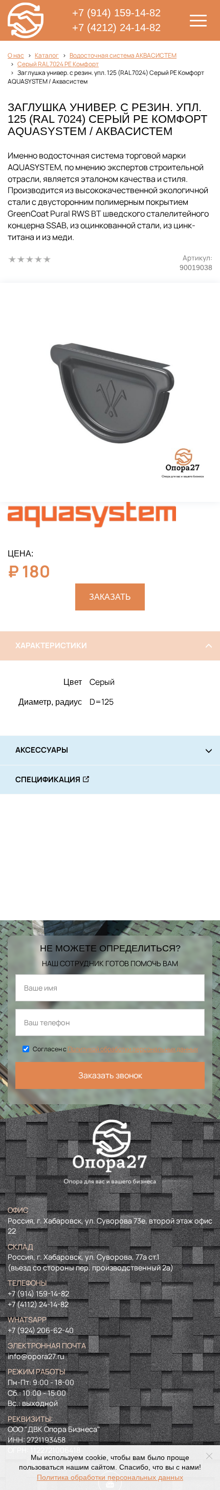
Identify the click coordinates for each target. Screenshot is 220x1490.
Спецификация (47, 779)
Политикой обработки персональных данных (133, 1049)
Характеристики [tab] (51, 645)
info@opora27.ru (36, 1356)
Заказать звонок (110, 1075)
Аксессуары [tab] (41, 749)
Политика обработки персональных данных (110, 1477)
